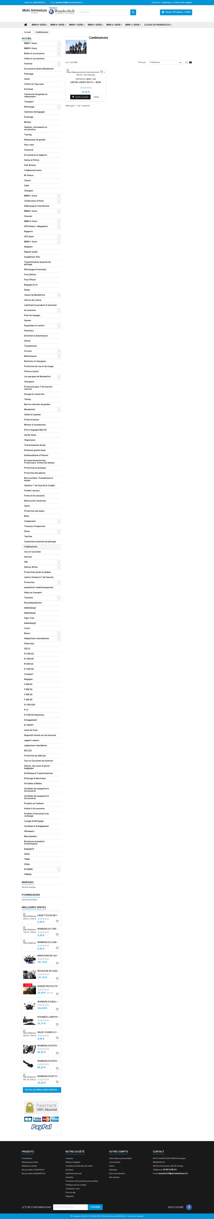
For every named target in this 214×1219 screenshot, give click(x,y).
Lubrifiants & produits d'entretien (40, 305)
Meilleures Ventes (34, 907)
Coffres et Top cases (34, 84)
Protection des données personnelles (82, 1181)
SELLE (27, 649)
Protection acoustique (35, 468)
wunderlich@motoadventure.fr (69, 2)
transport (28, 674)
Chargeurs (29, 382)
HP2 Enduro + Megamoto (36, 227)
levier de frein (31, 730)
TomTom (28, 537)
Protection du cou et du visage (38, 366)
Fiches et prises (31, 420)
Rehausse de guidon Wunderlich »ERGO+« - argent (48, 971)
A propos (69, 1170)
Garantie (69, 1177)
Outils (27, 79)
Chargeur (28, 191)
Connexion (165, 2)
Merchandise (30, 837)
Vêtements (29, 831)
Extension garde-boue (35, 450)
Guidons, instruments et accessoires (35, 128)
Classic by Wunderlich (157, 25)
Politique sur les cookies (76, 1185)
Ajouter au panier (80, 97)
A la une (28, 351)
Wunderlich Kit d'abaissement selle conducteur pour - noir (48, 1076)
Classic (27, 181)
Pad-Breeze (30, 165)
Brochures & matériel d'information (34, 843)
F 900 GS (28, 684)
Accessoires (30, 310)
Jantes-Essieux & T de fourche (38, 577)
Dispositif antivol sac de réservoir (40, 735)
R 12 (26, 710)
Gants (27, 506)
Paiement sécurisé (74, 1174)
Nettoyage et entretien (35, 270)
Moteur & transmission (35, 425)
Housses (28, 216)
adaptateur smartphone (35, 746)
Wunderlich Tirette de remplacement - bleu (48, 929)
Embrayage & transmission (36, 206)
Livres (27, 628)
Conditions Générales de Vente (79, 1166)
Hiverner (28, 64)
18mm (27, 859)
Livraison (69, 1158)
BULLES (28, 751)
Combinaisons (30, 547)
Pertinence (166, 62)
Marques (28, 882)
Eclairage (28, 117)
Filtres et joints (31, 372)
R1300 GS (28, 664)
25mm (27, 854)
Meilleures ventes (29, 1166)
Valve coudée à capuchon (48, 1032)
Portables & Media (33, 784)
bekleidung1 (30, 613)
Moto (26, 516)
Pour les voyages (32, 316)
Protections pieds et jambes (37, 572)
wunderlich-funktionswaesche (38, 588)
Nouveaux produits (30, 1162)
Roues (27, 290)
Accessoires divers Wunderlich (39, 69)
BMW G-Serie (113, 25)
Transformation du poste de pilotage (37, 263)
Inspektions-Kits (32, 257)
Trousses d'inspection (34, 526)
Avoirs (111, 1166)
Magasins (70, 1196)
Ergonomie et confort (34, 326)
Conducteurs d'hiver (34, 201)
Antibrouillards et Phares (36, 455)
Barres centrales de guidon (37, 405)
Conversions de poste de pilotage (40, 542)
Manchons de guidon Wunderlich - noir (48, 956)
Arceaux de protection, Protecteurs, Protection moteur (39, 462)
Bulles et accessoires (34, 54)
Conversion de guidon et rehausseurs (35, 96)
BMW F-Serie (76, 25)
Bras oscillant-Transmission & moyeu (38, 479)
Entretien (28, 89)
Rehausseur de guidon (34, 140)
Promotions (27, 1158)
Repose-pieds (31, 252)
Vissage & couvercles (34, 394)
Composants (30, 521)
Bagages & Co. (31, 285)
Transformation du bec (35, 445)
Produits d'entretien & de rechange (36, 815)
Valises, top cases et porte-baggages (37, 767)
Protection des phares (34, 473)
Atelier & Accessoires (34, 809)
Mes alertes (114, 1177)
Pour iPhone (30, 280)
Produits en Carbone (34, 804)
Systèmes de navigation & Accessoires (36, 790)
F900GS (28, 875)
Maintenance (30, 356)
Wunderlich (29, 410)
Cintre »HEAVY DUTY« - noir (85, 82)
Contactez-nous (73, 1189)
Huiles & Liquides (32, 415)
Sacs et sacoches (32, 552)
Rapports (28, 232)
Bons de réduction (117, 1174)
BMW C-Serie (132, 25)
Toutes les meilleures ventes (42, 1090)
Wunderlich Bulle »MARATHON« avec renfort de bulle (48, 1002)
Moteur (27, 122)
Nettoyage (29, 107)
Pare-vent (29, 145)
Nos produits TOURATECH (33, 1170)
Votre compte (118, 1152)
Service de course (32, 300)
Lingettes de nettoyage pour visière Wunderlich (48, 916)
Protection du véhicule (35, 756)
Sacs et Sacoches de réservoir (38, 761)
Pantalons (29, 331)
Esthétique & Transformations (38, 773)
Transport (29, 102)
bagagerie (29, 849)
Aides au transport (33, 593)
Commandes (114, 1162)
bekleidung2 (30, 608)
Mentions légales (73, 1162)
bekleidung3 (30, 623)
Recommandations (33, 603)
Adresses (113, 1170)
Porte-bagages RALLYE (35, 430)
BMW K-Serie (57, 25)
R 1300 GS (29, 654)
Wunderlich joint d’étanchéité (48, 942)
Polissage (28, 74)
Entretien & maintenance (36, 336)
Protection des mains (34, 511)
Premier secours (32, 491)
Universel (28, 150)
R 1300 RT (29, 725)
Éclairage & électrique (35, 779)
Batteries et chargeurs (35, 361)
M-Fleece (28, 176)
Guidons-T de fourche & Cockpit (39, 486)
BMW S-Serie (95, 25)
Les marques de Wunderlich (37, 377)
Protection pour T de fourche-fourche (38, 388)
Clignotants (29, 440)
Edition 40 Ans (31, 567)
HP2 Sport (29, 237)
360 (26, 562)
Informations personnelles (120, 1158)
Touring (28, 135)
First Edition (30, 275)
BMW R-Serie (39, 25)
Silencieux (29, 644)
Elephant (28, 247)
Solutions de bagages (34, 112)
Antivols (28, 557)
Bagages (28, 679)
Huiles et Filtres (31, 160)
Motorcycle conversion (35, 501)
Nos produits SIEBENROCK (33, 1174)
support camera (31, 741)
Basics (27, 633)
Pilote (27, 532)
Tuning (27, 399)
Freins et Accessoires (34, 496)
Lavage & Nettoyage (34, 821)
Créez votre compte (183, 2)
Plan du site (71, 1193)
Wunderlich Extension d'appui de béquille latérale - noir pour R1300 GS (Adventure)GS (48, 1061)
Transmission (30, 346)
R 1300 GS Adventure (34, 715)
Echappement (30, 720)
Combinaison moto (32, 170)
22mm (27, 864)
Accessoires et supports (35, 155)
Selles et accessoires (34, 59)
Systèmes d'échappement (36, 826)
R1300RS (28, 869)
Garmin (27, 321)
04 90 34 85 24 (39, 2)
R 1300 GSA (29, 705)
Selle (26, 186)
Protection (29, 583)
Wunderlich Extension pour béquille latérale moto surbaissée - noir (48, 1046)
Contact (158, 1152)
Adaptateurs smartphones (36, 639)
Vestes (27, 341)
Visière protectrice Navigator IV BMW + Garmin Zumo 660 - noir (48, 986)
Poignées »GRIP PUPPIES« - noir (48, 1017)
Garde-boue (30, 435)
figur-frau (29, 618)
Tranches (28, 598)
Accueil (27, 38)
